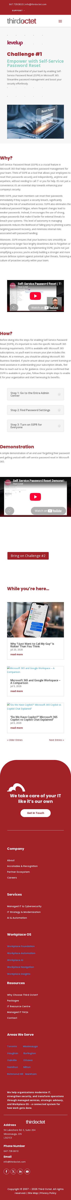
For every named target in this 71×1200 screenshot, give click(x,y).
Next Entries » (56, 740)
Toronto (12, 1046)
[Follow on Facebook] (6, 1171)
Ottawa (28, 1060)
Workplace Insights (18, 974)
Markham (31, 1074)
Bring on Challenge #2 (28, 555)
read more (16, 654)
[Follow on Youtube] (27, 1171)
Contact (12, 1018)
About (11, 860)
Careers (12, 877)
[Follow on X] (13, 1171)
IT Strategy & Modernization (24, 912)
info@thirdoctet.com (35, 4)
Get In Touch (35, 813)
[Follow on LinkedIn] (20, 1171)
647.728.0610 (16, 4)
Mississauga (30, 1046)
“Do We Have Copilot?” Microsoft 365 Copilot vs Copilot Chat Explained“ (33, 718)
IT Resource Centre (18, 1006)
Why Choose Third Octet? (22, 995)
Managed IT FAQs (17, 1012)
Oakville (12, 1060)
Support (17, 10)
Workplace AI (15, 960)
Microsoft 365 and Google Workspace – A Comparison (35, 681)
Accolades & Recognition (22, 866)
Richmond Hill (15, 1074)
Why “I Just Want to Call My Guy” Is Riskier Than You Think (32, 645)
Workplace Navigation (20, 967)
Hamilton (12, 1067)
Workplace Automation (21, 953)
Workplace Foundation (21, 946)
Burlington (29, 1053)
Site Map (33, 1193)
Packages (13, 1000)
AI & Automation (17, 917)
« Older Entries (15, 740)
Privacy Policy (48, 1193)
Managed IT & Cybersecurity (24, 906)
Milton (27, 1067)
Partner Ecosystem (18, 872)
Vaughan (13, 1053)
